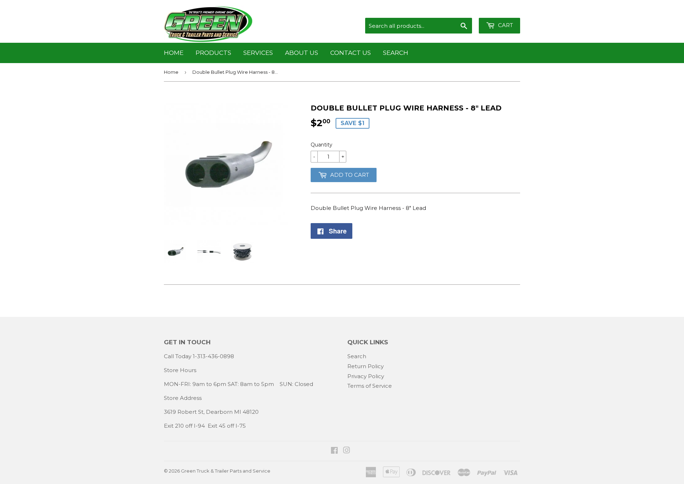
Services (258, 52)
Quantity (321, 144)
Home (173, 52)
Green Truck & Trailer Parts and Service (225, 471)
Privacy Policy (365, 376)
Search (395, 52)
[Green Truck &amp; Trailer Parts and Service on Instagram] (346, 451)
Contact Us (350, 52)
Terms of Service (369, 385)
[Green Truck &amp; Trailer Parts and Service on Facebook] (334, 451)
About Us (301, 52)
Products (213, 52)
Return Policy (365, 366)
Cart (505, 25)
